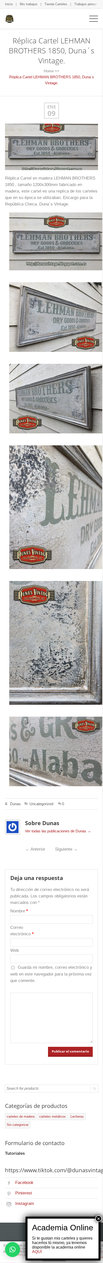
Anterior (35, 849)
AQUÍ (37, 1252)
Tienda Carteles (55, 4)
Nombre (19, 911)
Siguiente (66, 849)
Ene (51, 107)
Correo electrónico (22, 930)
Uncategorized (41, 804)
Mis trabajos (29, 4)
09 (52, 113)
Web (14, 950)
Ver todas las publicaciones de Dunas (58, 831)
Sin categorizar (17, 1125)
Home (49, 71)
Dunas (15, 804)
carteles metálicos (52, 1116)
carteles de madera (20, 1116)
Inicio (9, 4)
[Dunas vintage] (9, 18)
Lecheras (77, 1116)
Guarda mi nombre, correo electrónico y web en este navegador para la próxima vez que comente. (51, 974)
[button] (12, 1249)
